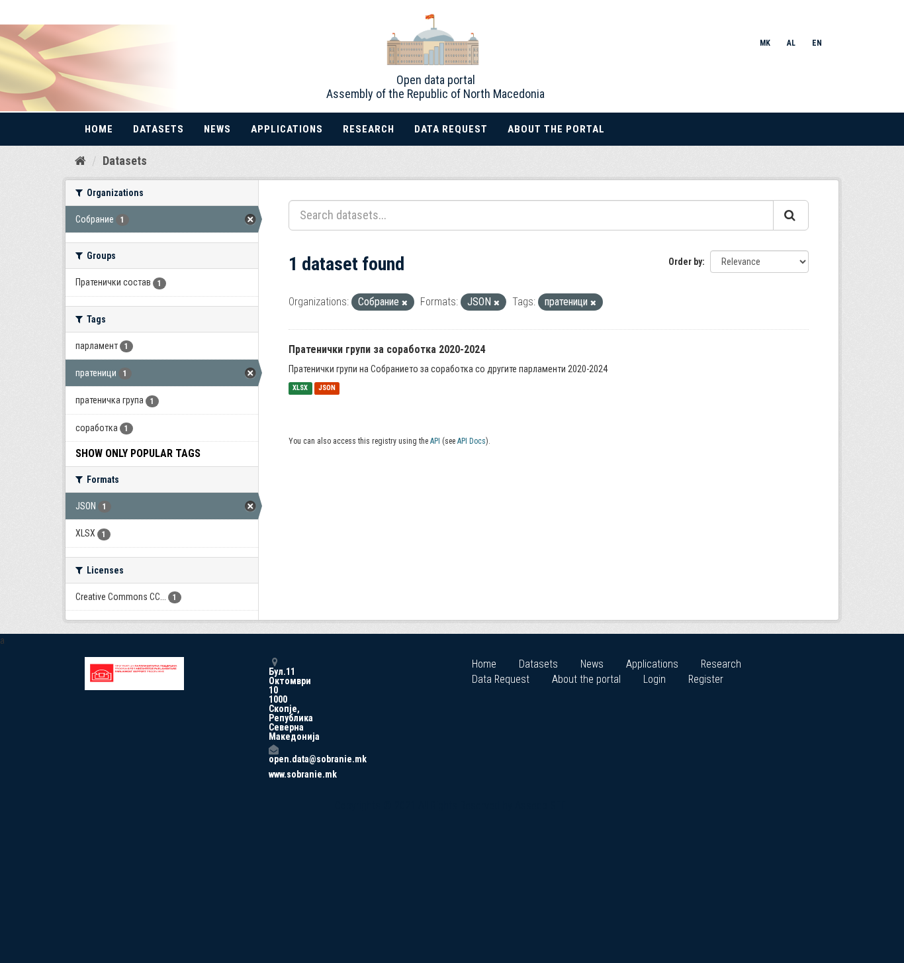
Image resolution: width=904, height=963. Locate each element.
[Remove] (405, 303)
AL (791, 43)
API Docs (471, 441)
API (435, 441)
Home (99, 129)
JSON (327, 388)
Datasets (158, 129)
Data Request (451, 129)
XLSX (300, 388)
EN (817, 43)
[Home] (80, 160)
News (217, 129)
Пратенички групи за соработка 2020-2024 (387, 349)
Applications (287, 129)
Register (705, 679)
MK (765, 43)
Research (368, 129)
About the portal (556, 129)
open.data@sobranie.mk (273, 759)
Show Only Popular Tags (138, 453)
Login (654, 679)
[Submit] (791, 215)
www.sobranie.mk (273, 774)
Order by (685, 261)
